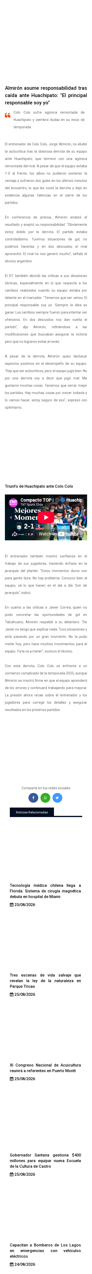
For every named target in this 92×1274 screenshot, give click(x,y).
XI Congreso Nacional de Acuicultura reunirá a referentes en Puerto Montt (45, 1068)
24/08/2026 (24, 1264)
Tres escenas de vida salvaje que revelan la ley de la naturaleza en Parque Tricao (45, 981)
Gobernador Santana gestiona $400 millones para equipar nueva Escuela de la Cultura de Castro (45, 1161)
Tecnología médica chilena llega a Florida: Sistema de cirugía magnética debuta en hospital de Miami (45, 891)
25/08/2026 (24, 904)
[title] (46, 852)
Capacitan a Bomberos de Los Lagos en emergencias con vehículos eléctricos (45, 1251)
